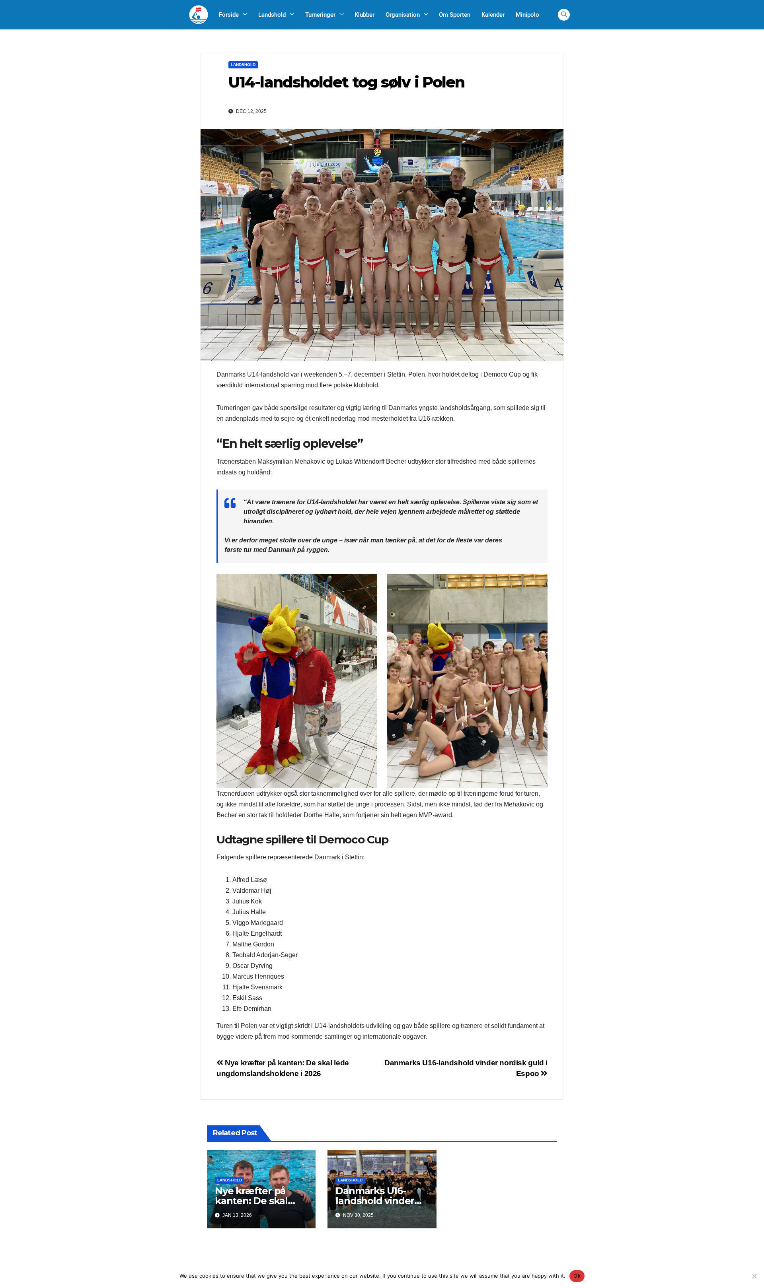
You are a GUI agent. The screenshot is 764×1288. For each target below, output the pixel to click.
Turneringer (320, 14)
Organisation (403, 14)
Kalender (493, 14)
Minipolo (527, 14)
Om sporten (454, 14)
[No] (754, 1276)
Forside (229, 14)
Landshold (272, 14)
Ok (577, 1275)
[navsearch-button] (564, 15)
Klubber (364, 14)
